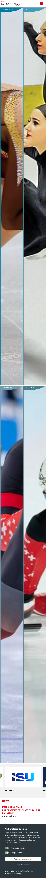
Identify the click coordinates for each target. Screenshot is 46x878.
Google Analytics (17, 853)
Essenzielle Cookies (18, 848)
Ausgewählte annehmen (23, 859)
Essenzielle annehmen (23, 865)
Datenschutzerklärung (13, 873)
